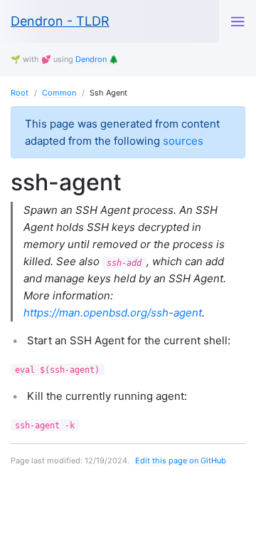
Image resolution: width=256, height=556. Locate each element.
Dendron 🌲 (97, 59)
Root (19, 93)
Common (59, 93)
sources (183, 141)
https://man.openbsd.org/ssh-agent (112, 312)
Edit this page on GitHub (180, 460)
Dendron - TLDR (60, 21)
